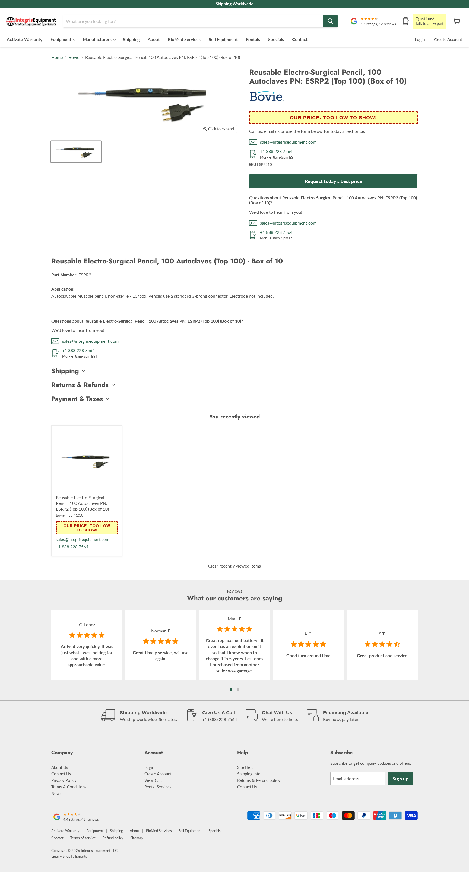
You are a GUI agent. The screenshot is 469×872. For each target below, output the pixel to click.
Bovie (74, 57)
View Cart (153, 780)
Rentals (253, 39)
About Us (59, 767)
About (154, 39)
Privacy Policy (64, 780)
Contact (300, 39)
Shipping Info (249, 773)
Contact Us (61, 773)
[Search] (330, 21)
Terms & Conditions (69, 786)
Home (57, 57)
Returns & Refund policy (258, 780)
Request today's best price (333, 181)
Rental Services (158, 786)
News (56, 793)
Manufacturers (98, 39)
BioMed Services (184, 39)
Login (420, 39)
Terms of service (83, 838)
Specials (276, 39)
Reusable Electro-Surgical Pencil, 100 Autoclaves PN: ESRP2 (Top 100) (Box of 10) (82, 503)
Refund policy (113, 838)
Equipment (61, 39)
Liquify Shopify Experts (69, 856)
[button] (231, 689)
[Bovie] (266, 102)
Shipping (131, 39)
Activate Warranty (24, 39)
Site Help (245, 767)
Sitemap (136, 838)
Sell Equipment (223, 39)
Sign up (400, 779)
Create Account (448, 39)
